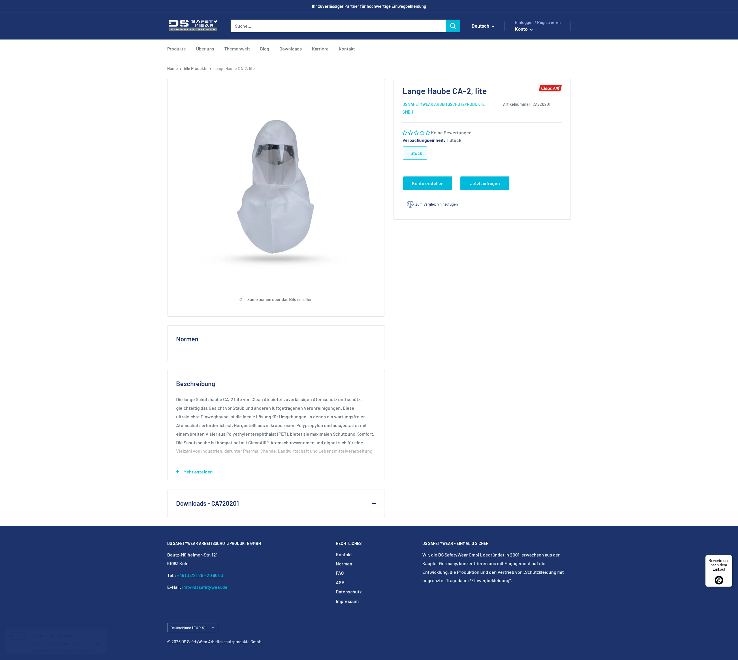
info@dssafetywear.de (204, 587)
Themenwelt (237, 48)
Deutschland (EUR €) (187, 627)
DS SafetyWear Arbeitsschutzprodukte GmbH (443, 108)
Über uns (205, 48)
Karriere (320, 48)
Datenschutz (349, 591)
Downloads (290, 48)
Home (172, 68)
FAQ (340, 573)
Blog (264, 48)
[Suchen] (453, 26)
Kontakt (347, 48)
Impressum (347, 601)
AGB (340, 582)
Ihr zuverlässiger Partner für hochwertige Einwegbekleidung (369, 6)
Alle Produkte (196, 68)
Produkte (176, 48)
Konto (521, 29)
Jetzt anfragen (485, 183)
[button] (416, 132)
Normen (344, 563)
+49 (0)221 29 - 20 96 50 (200, 575)
